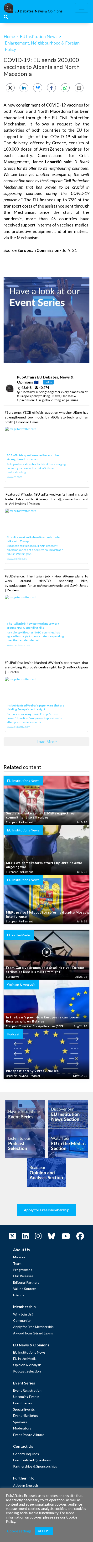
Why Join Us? (23, 1314)
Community (22, 1320)
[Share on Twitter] (10, 87)
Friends (18, 1295)
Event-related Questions (32, 1460)
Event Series (22, 1403)
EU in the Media (24, 1358)
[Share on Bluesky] (37, 87)
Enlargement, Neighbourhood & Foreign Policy (42, 46)
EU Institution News (38, 36)
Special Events (24, 1409)
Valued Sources (24, 1289)
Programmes (22, 1270)
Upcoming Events (26, 1397)
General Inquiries (26, 1454)
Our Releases (23, 1276)
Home (9, 36)
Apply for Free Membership (46, 1210)
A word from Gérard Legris (33, 1333)
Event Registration (27, 1390)
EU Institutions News (29, 1352)
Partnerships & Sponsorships (35, 1466)
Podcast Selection (27, 1371)
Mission (19, 1257)
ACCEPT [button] (44, 1531)
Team (17, 1263)
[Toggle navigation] (81, 8)
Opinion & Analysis (27, 1365)
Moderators (22, 1428)
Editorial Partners (26, 1282)
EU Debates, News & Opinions (38, 11)
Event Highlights (25, 1415)
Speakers (20, 1422)
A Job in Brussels (26, 1485)
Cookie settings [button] (19, 1531)
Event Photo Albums (28, 1435)
